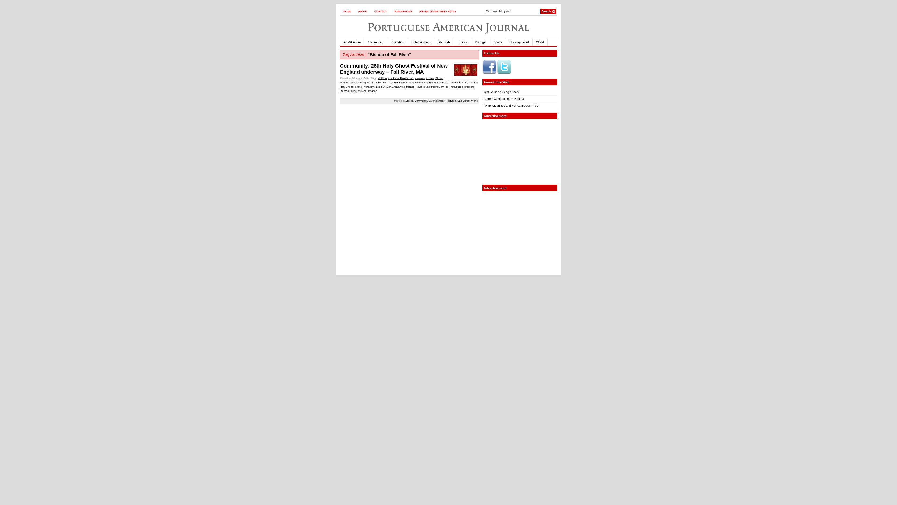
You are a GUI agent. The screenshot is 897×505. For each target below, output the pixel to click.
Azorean (420, 78)
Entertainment (420, 42)
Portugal (480, 42)
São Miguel (463, 100)
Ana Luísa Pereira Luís (401, 78)
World (540, 42)
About (362, 11)
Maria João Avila (395, 86)
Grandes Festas (457, 82)
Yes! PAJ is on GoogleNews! (501, 92)
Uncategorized (519, 42)
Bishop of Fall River (389, 82)
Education (397, 42)
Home (347, 11)
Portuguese (456, 86)
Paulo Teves (423, 86)
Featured (451, 100)
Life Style (444, 42)
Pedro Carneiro (439, 86)
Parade (410, 86)
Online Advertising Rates (437, 11)
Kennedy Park (372, 86)
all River (382, 78)
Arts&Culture (352, 42)
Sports (497, 42)
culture (419, 82)
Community (375, 42)
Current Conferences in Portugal (504, 99)
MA (383, 86)
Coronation (407, 82)
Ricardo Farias (348, 91)
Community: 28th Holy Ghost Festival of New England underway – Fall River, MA (394, 69)
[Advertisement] (519, 152)
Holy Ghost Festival (351, 86)
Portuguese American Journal (448, 27)
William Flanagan (367, 91)
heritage (473, 82)
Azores (430, 78)
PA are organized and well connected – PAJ (511, 105)
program (469, 86)
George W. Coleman (435, 82)
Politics (463, 42)
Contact (380, 11)
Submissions (403, 11)
